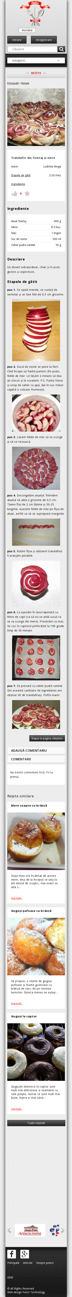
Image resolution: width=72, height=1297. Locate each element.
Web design (14, 1292)
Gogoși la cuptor (24, 1016)
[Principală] (35, 25)
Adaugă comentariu (29, 750)
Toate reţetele (36, 1123)
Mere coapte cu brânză (29, 805)
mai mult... (17, 898)
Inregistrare (44, 40)
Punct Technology (33, 1292)
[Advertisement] (36, 1170)
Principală (13, 83)
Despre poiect (45, 1263)
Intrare (17, 40)
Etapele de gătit (21, 175)
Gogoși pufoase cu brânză (31, 911)
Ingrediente (18, 184)
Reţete (25, 83)
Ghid (10, 1277)
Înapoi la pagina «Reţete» (47, 738)
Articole (27, 1263)
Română (27, 30)
